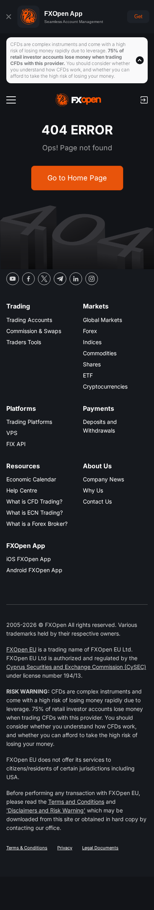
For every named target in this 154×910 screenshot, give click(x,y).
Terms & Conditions (26, 848)
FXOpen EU (21, 649)
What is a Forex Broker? (37, 523)
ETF (88, 375)
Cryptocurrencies (105, 386)
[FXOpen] (78, 100)
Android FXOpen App (34, 570)
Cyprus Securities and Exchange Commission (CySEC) (76, 666)
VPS (11, 432)
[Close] (9, 17)
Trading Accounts (29, 319)
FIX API (16, 444)
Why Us (93, 490)
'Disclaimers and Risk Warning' (45, 810)
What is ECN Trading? (34, 512)
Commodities (99, 353)
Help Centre (21, 490)
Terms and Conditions (76, 801)
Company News (103, 479)
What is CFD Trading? (34, 501)
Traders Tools (23, 342)
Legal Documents (100, 848)
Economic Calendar (31, 479)
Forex (90, 331)
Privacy (64, 848)
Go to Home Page (77, 178)
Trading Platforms (29, 421)
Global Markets (102, 319)
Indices (92, 342)
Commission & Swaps (33, 331)
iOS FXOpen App (28, 559)
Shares (92, 364)
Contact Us (97, 501)
